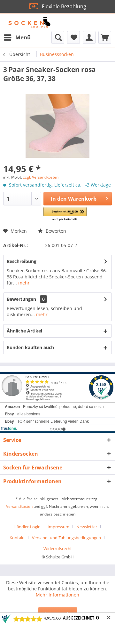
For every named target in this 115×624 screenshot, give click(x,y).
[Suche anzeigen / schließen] (57, 37)
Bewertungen (21, 299)
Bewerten (55, 231)
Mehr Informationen (57, 595)
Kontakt (17, 537)
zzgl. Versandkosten (40, 177)
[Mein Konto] (89, 37)
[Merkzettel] (73, 37)
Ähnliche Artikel (24, 331)
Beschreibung (21, 261)
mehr (23, 283)
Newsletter (86, 527)
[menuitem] (17, 37)
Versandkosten (19, 506)
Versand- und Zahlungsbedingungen (66, 537)
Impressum (58, 527)
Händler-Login (27, 527)
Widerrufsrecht (57, 548)
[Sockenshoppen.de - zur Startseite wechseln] (29, 22)
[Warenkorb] (104, 37)
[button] (65, 214)
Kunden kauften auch (30, 347)
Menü (23, 37)
